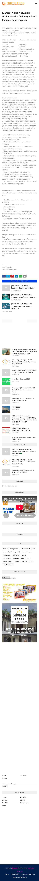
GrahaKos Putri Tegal (20, 877)
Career (5, 549)
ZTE (32, 561)
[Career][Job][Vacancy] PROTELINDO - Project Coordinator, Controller (24, 371)
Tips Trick (5, 803)
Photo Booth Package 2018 (21, 379)
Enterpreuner (14, 549)
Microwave (6, 555)
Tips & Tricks (7, 561)
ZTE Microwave (7, 565)
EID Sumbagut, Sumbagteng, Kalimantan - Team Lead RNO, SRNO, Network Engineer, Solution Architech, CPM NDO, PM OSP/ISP (24, 419)
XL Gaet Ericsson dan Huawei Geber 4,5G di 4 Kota (23, 438)
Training (16, 561)
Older (31, 321)
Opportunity (7, 558)
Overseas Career (18, 558)
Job (34, 549)
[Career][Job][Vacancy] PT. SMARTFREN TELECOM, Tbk (21, 429)
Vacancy (25, 561)
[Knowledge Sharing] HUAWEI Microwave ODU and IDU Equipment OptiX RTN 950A (23, 362)
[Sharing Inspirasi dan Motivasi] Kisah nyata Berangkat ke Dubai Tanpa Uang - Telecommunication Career (24, 351)
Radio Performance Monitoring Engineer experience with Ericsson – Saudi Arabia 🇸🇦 (24, 451)
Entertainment (25, 549)
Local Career (27, 552)
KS (19, 552)
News (24, 555)
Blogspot (15, 868)
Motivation (16, 555)
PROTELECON (16, 407)
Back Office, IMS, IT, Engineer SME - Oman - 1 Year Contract (23, 399)
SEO (28, 558)
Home (4, 775)
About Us (23, 775)
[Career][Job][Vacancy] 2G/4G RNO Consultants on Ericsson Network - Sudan (23, 390)
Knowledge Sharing (9, 552)
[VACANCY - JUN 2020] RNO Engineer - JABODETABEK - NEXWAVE (21, 306)
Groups (4, 778)
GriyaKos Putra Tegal (28, 874)
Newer (8, 321)
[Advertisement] (19, 335)
